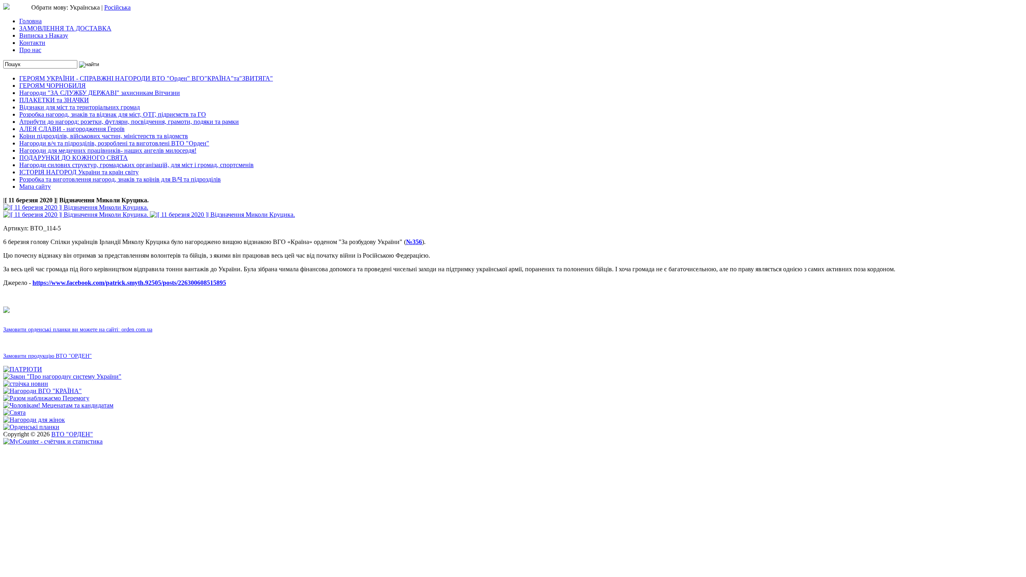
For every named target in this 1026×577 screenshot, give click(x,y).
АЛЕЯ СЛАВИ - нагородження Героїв (72, 128)
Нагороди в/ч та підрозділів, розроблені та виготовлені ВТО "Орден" (114, 143)
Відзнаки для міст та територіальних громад (79, 107)
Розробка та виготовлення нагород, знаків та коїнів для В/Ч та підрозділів (120, 179)
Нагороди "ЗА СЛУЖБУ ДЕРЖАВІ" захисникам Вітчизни (99, 92)
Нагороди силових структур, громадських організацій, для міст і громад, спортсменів (136, 164)
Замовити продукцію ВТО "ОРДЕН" (47, 356)
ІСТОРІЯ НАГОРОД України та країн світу (79, 172)
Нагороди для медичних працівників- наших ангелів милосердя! (107, 150)
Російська (117, 7)
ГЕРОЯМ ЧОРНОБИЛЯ (52, 85)
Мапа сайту (35, 186)
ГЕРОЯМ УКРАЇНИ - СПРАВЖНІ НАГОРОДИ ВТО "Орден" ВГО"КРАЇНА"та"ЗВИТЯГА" (146, 78)
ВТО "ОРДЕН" (72, 434)
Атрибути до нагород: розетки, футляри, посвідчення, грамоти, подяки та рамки (129, 121)
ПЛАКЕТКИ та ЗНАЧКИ (54, 100)
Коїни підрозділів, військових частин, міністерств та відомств (103, 136)
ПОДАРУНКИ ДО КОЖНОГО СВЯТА (73, 157)
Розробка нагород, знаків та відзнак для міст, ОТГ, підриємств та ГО (112, 114)
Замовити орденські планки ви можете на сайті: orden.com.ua (77, 330)
